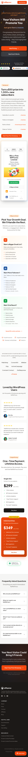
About (2, 704)
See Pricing (13, 48)
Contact (3, 709)
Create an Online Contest (7, 736)
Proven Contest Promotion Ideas (9, 741)
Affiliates (3, 712)
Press (2, 706)
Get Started (22, 2)
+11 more (14, 374)
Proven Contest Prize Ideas (7, 738)
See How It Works (14, 54)
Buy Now (14, 510)
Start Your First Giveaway (10, 136)
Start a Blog (4, 728)
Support (3, 725)
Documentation (5, 722)
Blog (2, 714)
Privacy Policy (9, 751)
